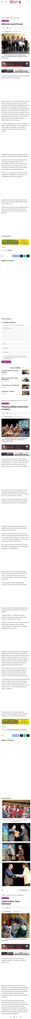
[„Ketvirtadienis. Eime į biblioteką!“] (25, 386)
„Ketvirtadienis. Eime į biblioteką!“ (10, 385)
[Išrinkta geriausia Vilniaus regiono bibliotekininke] (25, 379)
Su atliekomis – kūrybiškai (8, 391)
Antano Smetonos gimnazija (14, 729)
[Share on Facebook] (5, 28)
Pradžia (3, 18)
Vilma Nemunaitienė (8, 416)
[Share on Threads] (28, 256)
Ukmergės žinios (8, 31)
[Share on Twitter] (7, 28)
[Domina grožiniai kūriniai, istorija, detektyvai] (25, 372)
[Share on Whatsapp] (17, 1016)
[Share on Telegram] (10, 28)
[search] (28, 2)
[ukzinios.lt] (15, 1)
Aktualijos (5, 20)
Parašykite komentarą (24, 890)
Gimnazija (24, 729)
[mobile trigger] (3, 2)
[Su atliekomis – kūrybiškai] (25, 393)
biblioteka (9, 250)
